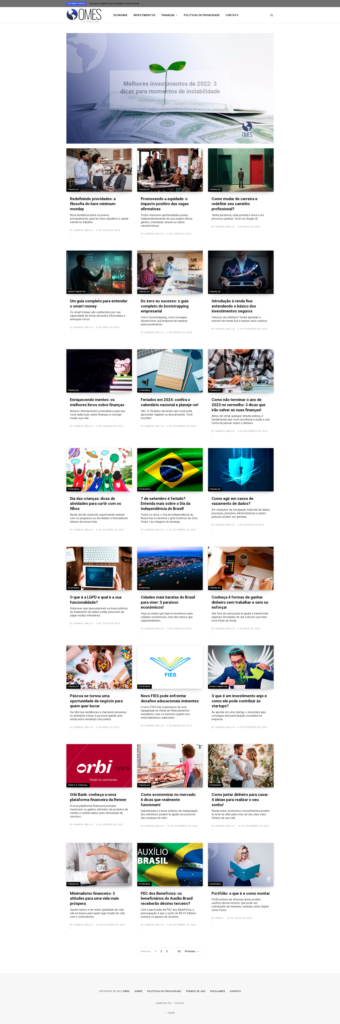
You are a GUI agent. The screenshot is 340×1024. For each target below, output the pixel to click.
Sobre (139, 991)
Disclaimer (217, 991)
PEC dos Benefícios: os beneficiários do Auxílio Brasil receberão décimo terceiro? (168, 904)
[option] (170, 88)
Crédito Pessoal (78, 785)
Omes (126, 991)
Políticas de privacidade (202, 15)
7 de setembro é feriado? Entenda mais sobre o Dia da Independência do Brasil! (169, 510)
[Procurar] (272, 15)
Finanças (168, 15)
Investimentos (144, 15)
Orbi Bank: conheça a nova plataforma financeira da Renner (99, 805)
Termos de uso (196, 991)
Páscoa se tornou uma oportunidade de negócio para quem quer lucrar (98, 707)
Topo (171, 1013)
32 (179, 951)
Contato (232, 15)
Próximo (190, 951)
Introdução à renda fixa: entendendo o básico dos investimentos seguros (239, 311)
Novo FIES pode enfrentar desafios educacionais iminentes (170, 706)
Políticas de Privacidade (164, 991)
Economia (121, 15)
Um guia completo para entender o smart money (114, 3)
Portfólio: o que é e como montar (241, 901)
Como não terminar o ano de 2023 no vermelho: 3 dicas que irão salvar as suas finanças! (241, 411)
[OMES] (84, 15)
